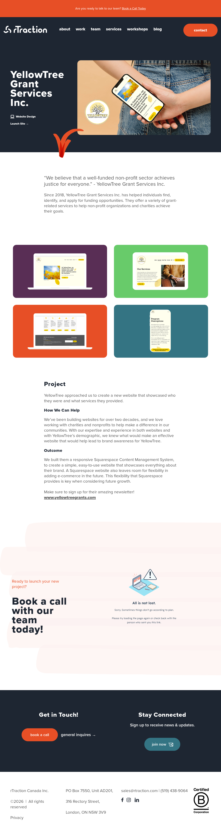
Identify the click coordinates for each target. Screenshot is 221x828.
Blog (157, 29)
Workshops (137, 29)
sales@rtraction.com (139, 791)
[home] (25, 32)
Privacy (16, 818)
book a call (39, 735)
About (64, 29)
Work (80, 29)
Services (114, 29)
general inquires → (78, 735)
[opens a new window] (123, 801)
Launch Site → (19, 124)
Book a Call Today (134, 8)
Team (95, 29)
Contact (200, 30)
